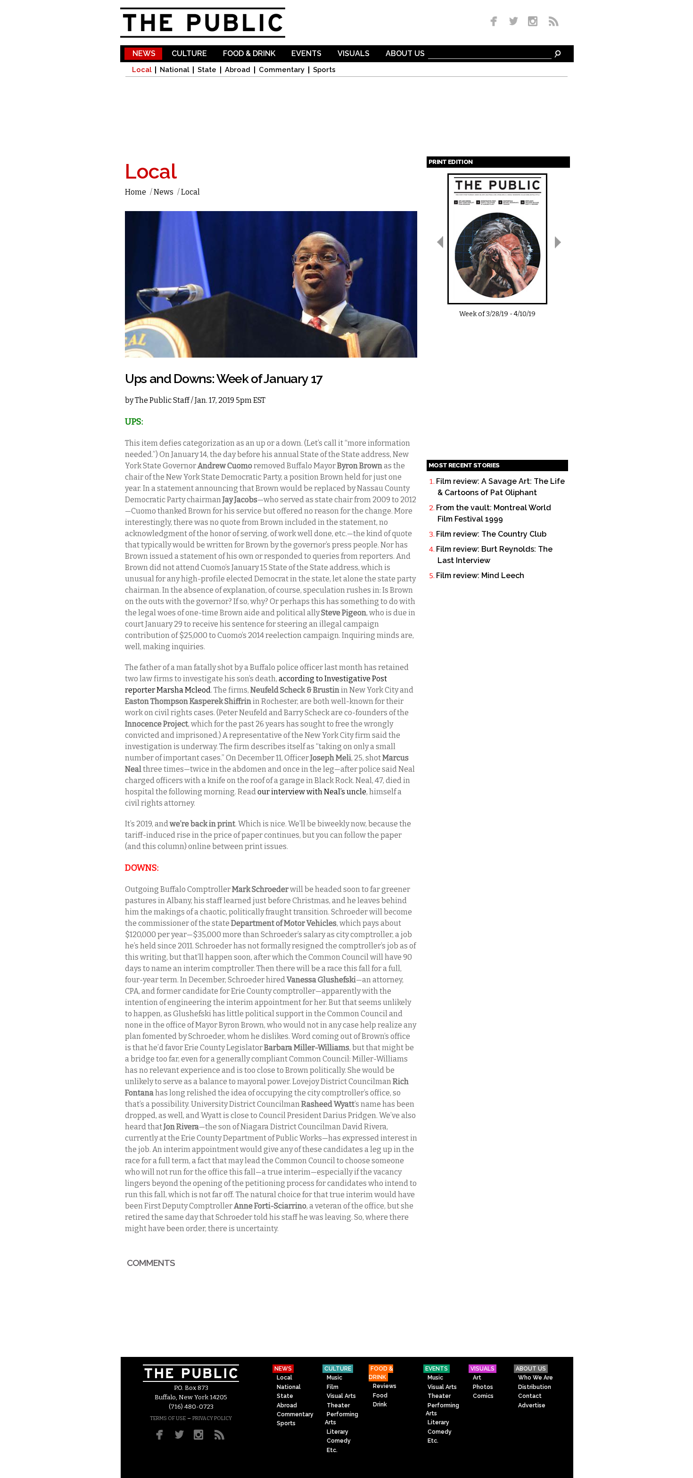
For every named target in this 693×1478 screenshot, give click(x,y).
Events (306, 54)
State (207, 69)
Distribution (534, 1387)
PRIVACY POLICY (212, 1418)
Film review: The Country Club (491, 534)
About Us (405, 54)
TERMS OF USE (168, 1418)
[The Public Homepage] (214, 23)
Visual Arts (341, 1396)
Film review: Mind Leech (480, 575)
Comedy (339, 1440)
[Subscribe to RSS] (551, 21)
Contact (530, 1396)
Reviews (384, 1386)
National (174, 69)
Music (334, 1377)
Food (380, 1395)
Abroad (237, 69)
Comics (483, 1396)
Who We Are (535, 1377)
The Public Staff (162, 400)
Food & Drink (249, 54)
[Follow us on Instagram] (532, 21)
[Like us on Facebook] (495, 21)
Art (477, 1377)
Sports (324, 69)
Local (141, 69)
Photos (483, 1387)
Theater (338, 1405)
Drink (380, 1404)
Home (135, 192)
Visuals (354, 54)
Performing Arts (341, 1418)
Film (332, 1387)
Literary (337, 1432)
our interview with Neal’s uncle (311, 791)
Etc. (332, 1450)
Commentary (282, 69)
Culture (189, 54)
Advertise (531, 1405)
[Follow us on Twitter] (513, 21)
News (144, 54)
